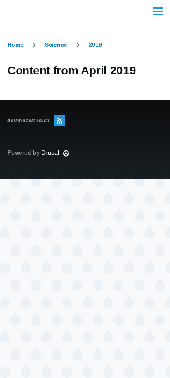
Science (56, 44)
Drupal (50, 152)
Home (15, 44)
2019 (95, 44)
